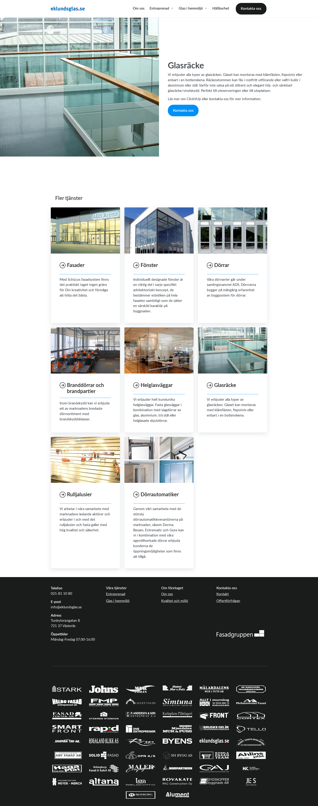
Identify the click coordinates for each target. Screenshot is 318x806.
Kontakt (222, 594)
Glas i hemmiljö (191, 8)
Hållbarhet (220, 8)
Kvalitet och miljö (174, 601)
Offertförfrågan (228, 601)
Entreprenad (159, 8)
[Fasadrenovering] (240, 634)
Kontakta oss (251, 8)
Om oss (138, 8)
